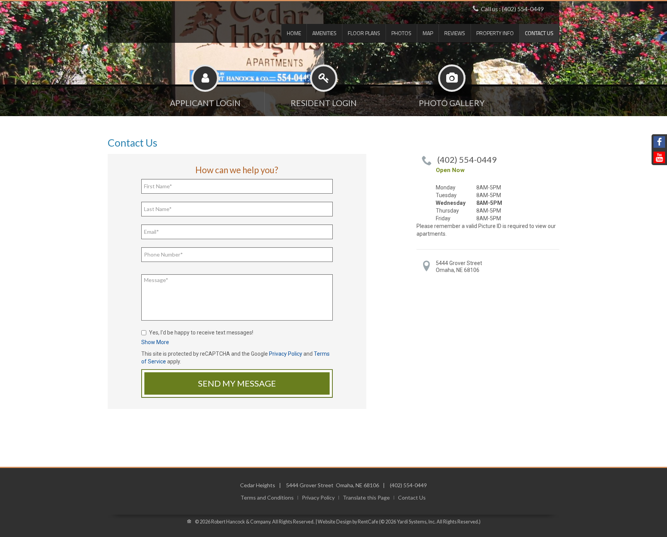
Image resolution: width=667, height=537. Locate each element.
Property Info (495, 33)
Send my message (237, 383)
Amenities (324, 33)
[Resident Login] (324, 99)
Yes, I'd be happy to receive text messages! (201, 332)
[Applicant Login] (205, 99)
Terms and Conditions (267, 498)
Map (428, 33)
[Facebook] (659, 142)
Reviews (454, 33)
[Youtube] (659, 157)
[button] (155, 342)
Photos (401, 33)
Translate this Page (366, 498)
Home (294, 33)
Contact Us (539, 33)
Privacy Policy (285, 354)
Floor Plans (364, 33)
